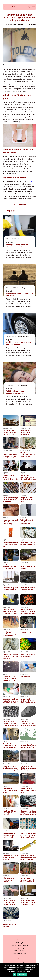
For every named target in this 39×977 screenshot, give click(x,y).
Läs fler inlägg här (19, 204)
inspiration (32, 24)
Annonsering (19, 962)
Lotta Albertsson (22, 385)
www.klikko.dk (21, 953)
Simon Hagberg (17, 24)
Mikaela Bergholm (22, 288)
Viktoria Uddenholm (23, 336)
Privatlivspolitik (22, 974)
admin (19, 239)
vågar (32, 182)
